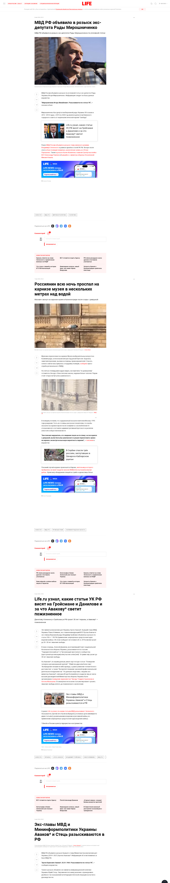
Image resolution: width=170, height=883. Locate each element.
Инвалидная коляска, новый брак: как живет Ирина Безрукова (69, 268)
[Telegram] (61, 226)
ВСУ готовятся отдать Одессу (70, 258)
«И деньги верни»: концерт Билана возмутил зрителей (93, 828)
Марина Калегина (47, 749)
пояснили (89, 440)
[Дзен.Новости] (52, 226)
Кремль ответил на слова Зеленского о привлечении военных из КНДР (45, 260)
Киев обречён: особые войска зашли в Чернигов (46, 582)
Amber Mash (88, 350)
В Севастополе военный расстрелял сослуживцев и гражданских (93, 835)
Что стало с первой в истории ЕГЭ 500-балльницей (46, 267)
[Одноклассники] (69, 226)
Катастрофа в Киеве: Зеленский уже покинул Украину (68, 575)
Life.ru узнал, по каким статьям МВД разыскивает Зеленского (71, 711)
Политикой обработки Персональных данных (69, 9)
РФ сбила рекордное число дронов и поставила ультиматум (93, 260)
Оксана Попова (47, 181)
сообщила (83, 363)
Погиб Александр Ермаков (69, 827)
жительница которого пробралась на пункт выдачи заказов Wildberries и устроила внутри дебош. (67, 469)
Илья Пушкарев (47, 495)
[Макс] (57, 226)
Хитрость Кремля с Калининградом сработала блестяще (93, 268)
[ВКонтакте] (65, 226)
